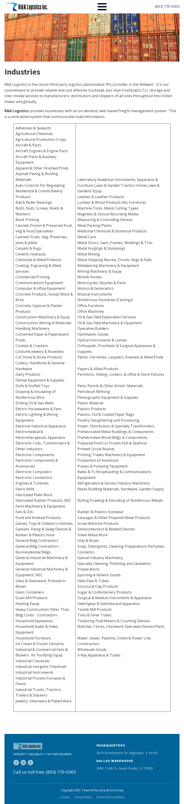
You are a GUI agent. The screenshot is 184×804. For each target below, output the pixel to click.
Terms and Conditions (110, 797)
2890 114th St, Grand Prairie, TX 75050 (124, 768)
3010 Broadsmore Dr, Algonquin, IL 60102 (127, 753)
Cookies (65, 797)
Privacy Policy (83, 797)
